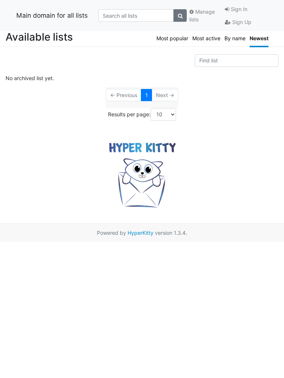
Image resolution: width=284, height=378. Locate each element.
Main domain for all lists (52, 15)
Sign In (238, 9)
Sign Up (241, 22)
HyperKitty (140, 233)
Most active (206, 38)
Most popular (172, 38)
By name (235, 38)
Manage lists (202, 15)
